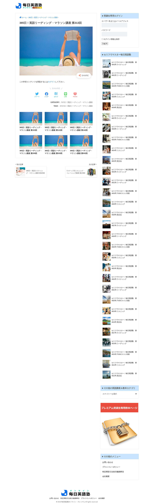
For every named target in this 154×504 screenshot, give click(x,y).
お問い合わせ (107, 462)
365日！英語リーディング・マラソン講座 (77, 102)
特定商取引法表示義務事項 (113, 472)
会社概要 (105, 476)
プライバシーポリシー (111, 467)
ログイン (51, 82)
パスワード (106, 30)
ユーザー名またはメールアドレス (115, 21)
